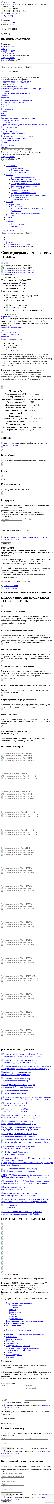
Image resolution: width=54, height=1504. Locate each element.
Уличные (12, 1310)
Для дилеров (16, 206)
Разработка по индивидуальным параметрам (25, 1334)
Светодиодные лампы (20, 197)
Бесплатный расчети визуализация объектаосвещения (11, 334)
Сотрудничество (13, 204)
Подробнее (9, 769)
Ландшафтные (15, 1312)
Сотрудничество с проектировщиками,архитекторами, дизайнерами (17, 137)
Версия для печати (9, 316)
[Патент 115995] (2, 1250)
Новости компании (9, 127)
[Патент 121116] (2, 1267)
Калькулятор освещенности (13, 339)
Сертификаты (7, 125)
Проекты (10, 215)
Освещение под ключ (20, 199)
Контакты (5, 147)
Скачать (4, 143)
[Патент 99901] (2, 1255)
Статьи (4, 129)
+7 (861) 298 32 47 (23, 82)
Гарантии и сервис (9, 131)
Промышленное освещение (23, 177)
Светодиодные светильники (18, 244)
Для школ (13, 1316)
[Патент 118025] (2, 1257)
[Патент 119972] (2, 1265)
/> (35, 272)
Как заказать (11, 1337)
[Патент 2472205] (2, 1270)
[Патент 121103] (2, 1260)
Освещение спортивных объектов (25, 184)
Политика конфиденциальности (20, 1330)
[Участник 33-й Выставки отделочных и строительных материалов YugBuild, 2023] (2, 1227)
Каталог (9, 175)
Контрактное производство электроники (28, 195)
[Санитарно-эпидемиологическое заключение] (2, 1235)
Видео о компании (39, 125)
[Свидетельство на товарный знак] (2, 1225)
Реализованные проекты (11, 140)
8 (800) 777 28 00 (8, 22)
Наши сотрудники (9, 145)
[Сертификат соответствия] (2, 1237)
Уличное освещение (19, 190)
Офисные (13, 1314)
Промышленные (16, 1305)
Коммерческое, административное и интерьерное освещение (26, 180)
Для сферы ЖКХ (18, 188)
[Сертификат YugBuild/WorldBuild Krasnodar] (2, 1240)
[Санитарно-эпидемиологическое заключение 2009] (2, 1245)
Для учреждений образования (24, 186)
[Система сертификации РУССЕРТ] (2, 1242)
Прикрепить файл (39, 1448)
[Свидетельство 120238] (2, 1272)
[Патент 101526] (2, 1252)
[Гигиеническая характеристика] (2, 1232)
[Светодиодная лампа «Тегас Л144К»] (17, 270)
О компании (6, 122)
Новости (9, 202)
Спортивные (14, 1307)
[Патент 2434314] (2, 1247)
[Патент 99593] (2, 1262)
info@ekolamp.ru (8, 15)
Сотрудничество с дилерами (13, 134)
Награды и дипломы (22, 125)
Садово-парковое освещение (23, 193)
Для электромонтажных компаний (26, 213)
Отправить (6, 544)
